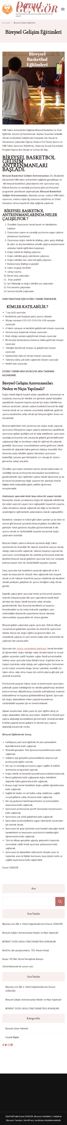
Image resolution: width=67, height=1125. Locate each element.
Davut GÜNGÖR (26, 1116)
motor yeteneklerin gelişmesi (31, 648)
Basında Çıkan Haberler (16, 1028)
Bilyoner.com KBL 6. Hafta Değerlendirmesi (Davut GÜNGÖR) (32, 923)
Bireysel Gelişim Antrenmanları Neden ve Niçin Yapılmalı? (30, 932)
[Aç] (63, 9)
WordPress (29, 1120)
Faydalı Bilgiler (12, 1037)
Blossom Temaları (14, 1120)
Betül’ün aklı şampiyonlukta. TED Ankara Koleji (25, 950)
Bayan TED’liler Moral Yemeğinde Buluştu (22, 959)
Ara (33, 888)
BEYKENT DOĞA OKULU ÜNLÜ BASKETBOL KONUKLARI (29, 941)
